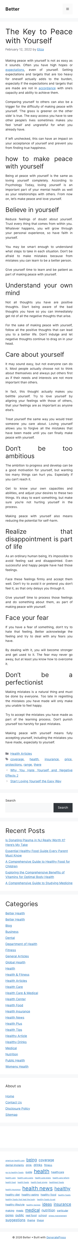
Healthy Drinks (16, 1042)
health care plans (43, 1178)
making (9, 1210)
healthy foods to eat (46, 1199)
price (68, 759)
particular (62, 1210)
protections (13, 764)
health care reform (61, 1178)
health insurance (12, 1189)
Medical (11, 1048)
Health (10, 968)
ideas (47, 1204)
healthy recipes (33, 1205)
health (34, 759)
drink (29, 1165)
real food (31, 1215)
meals (19, 1210)
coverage (17, 759)
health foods (23, 1182)
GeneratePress (56, 1237)
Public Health (15, 1060)
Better (12, 9)
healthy (62, 1188)
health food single (39, 1182)
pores (9, 1215)
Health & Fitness (17, 974)
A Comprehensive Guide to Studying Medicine (39, 883)
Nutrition (11, 1054)
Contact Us (13, 1102)
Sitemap (11, 1114)
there (37, 764)
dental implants (14, 1165)
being (31, 1159)
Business (12, 932)
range (28, 764)
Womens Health (16, 1066)
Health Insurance (17, 1011)
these (40, 1220)
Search (10, 800)
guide (28, 1172)
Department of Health (21, 944)
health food (10, 1182)
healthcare (57, 1172)
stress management (58, 1216)
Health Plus (13, 1023)
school (42, 1215)
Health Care (14, 987)
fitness (48, 1165)
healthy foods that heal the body (20, 1199)
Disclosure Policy (17, 1108)
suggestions (15, 1220)
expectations (14, 70)
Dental (10, 938)
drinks (38, 1165)
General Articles (17, 956)
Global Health (15, 962)
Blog (8, 925)
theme (31, 1220)
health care (10, 1178)
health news (37, 1188)
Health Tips (13, 1030)
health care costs (25, 1178)
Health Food (14, 1005)
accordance (47, 88)
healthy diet (12, 1194)
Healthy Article (16, 1036)
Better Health (15, 913)
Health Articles (21, 753)
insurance (52, 759)
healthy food (48, 1194)
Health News (14, 1017)
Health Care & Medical (21, 993)
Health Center (15, 999)
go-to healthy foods (14, 1172)
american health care (14, 1160)
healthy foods (64, 1195)
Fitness (10, 950)
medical (32, 1210)
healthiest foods (56, 1182)
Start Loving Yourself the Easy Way (35, 781)
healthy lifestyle (14, 1204)
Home (9, 1096)
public (19, 1215)
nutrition (48, 1210)
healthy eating (30, 1194)
